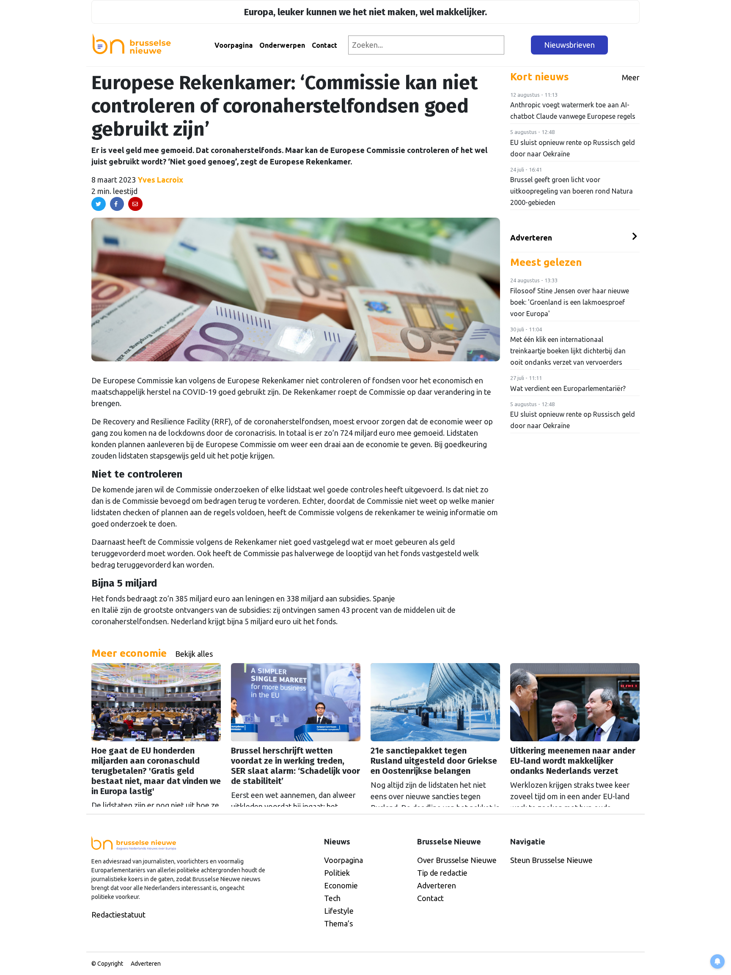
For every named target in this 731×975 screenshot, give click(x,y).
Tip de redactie (442, 872)
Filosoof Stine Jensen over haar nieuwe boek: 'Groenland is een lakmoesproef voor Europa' (569, 302)
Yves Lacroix (160, 179)
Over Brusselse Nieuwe (457, 860)
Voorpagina (233, 45)
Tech (332, 898)
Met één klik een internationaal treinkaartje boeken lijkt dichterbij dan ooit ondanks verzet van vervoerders (568, 351)
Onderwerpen (282, 45)
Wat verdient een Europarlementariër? (568, 388)
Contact (324, 45)
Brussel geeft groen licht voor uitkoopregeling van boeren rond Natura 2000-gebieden (571, 191)
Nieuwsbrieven (569, 45)
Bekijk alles (194, 654)
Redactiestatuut (118, 914)
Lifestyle (339, 911)
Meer (631, 77)
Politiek (337, 872)
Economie (341, 885)
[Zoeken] (518, 45)
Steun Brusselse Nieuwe (551, 860)
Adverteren (531, 237)
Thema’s (338, 923)
